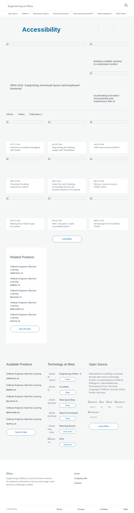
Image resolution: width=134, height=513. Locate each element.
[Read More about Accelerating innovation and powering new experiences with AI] (109, 82)
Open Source (13, 14)
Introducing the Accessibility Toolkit (107, 225)
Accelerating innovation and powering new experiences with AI (106, 98)
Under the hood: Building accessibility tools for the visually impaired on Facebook (66, 187)
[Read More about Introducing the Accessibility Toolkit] (109, 207)
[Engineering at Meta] (20, 6)
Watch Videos (121, 14)
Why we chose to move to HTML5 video (106, 185)
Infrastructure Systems (41, 14)
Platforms (25, 14)
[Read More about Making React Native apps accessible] (25, 207)
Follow (67, 379)
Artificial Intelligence (104, 14)
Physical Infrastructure (61, 14)
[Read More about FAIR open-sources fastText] (109, 131)
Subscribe (67, 444)
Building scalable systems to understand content (108, 62)
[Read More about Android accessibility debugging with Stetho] (25, 131)
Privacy (81, 509)
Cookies (104, 509)
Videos (21, 114)
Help (125, 509)
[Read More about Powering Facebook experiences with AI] (25, 168)
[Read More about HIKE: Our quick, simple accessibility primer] (67, 207)
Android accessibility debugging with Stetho (25, 148)
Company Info (80, 478)
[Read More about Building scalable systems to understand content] (109, 50)
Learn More (103, 426)
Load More (67, 239)
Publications (35, 114)
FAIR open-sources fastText (106, 147)
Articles (9, 114)
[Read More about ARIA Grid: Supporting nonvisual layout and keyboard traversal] (46, 62)
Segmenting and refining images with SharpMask (63, 148)
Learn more (67, 431)
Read (67, 392)
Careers (78, 483)
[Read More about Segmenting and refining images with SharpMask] (67, 131)
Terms (59, 509)
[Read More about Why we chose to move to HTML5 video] (109, 168)
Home (77, 474)
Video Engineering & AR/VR (83, 14)
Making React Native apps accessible (22, 225)
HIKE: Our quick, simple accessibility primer (63, 225)
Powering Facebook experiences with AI (19, 185)
